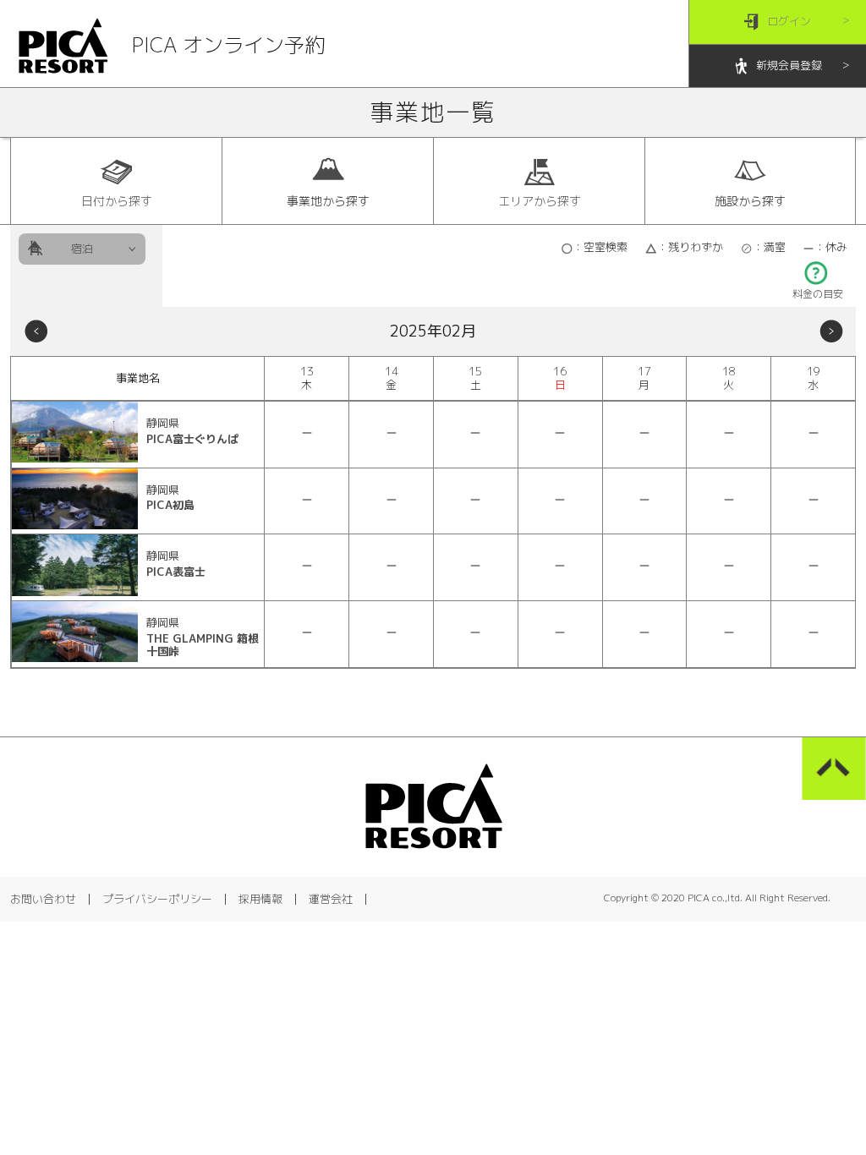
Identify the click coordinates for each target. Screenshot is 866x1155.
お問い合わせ (43, 898)
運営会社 (331, 898)
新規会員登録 (789, 65)
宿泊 (82, 248)
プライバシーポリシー (157, 898)
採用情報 (260, 898)
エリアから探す (539, 201)
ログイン (789, 21)
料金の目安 (817, 294)
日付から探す (116, 201)
